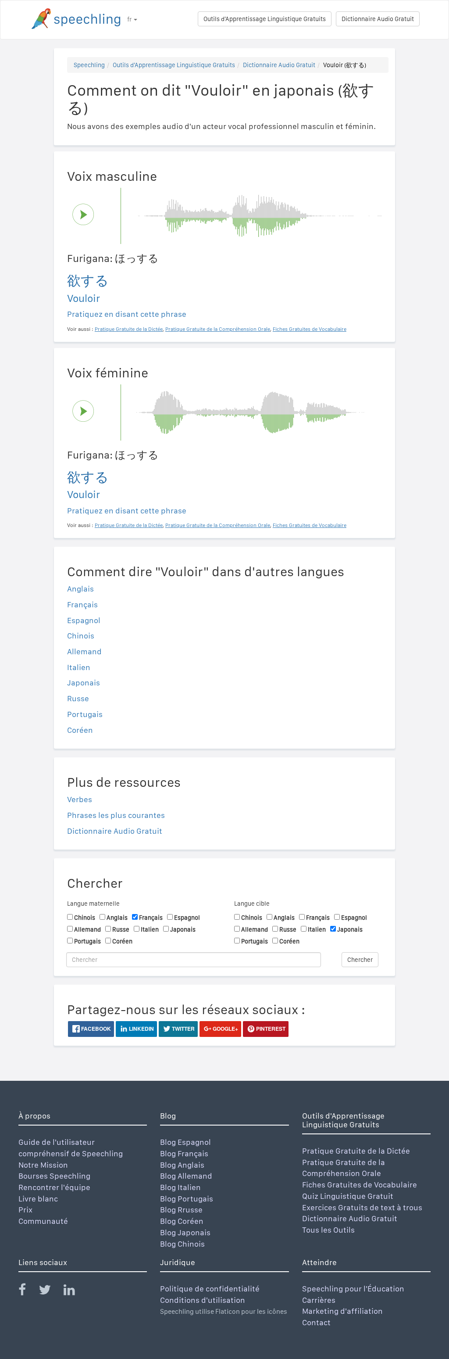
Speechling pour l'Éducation (353, 1288)
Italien (78, 667)
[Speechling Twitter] (50, 1291)
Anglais (80, 588)
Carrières (318, 1300)
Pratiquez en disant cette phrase (126, 314)
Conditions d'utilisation (202, 1300)
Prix (25, 1209)
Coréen (80, 730)
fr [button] (130, 19)
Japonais (83, 682)
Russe (78, 698)
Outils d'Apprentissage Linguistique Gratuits (264, 18)
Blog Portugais (186, 1198)
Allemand (84, 651)
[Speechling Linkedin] (75, 1291)
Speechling (89, 64)
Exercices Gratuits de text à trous (362, 1207)
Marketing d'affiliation (342, 1311)
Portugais (85, 714)
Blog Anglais (182, 1164)
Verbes (79, 799)
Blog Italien (180, 1187)
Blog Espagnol (185, 1142)
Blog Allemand (186, 1175)
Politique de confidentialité (210, 1288)
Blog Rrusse (181, 1209)
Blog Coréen (181, 1221)
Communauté (43, 1221)
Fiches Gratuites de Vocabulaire (359, 1184)
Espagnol (83, 620)
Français (82, 604)
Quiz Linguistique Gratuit (347, 1196)
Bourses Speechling (54, 1175)
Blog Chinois (182, 1243)
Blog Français (184, 1153)
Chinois (80, 635)
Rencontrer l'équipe (54, 1187)
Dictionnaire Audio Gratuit (378, 18)
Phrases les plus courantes (116, 815)
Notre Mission (43, 1164)
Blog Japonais (185, 1232)
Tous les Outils (328, 1229)
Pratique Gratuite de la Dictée (356, 1150)
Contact (316, 1322)
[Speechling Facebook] (27, 1291)
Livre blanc (38, 1198)
